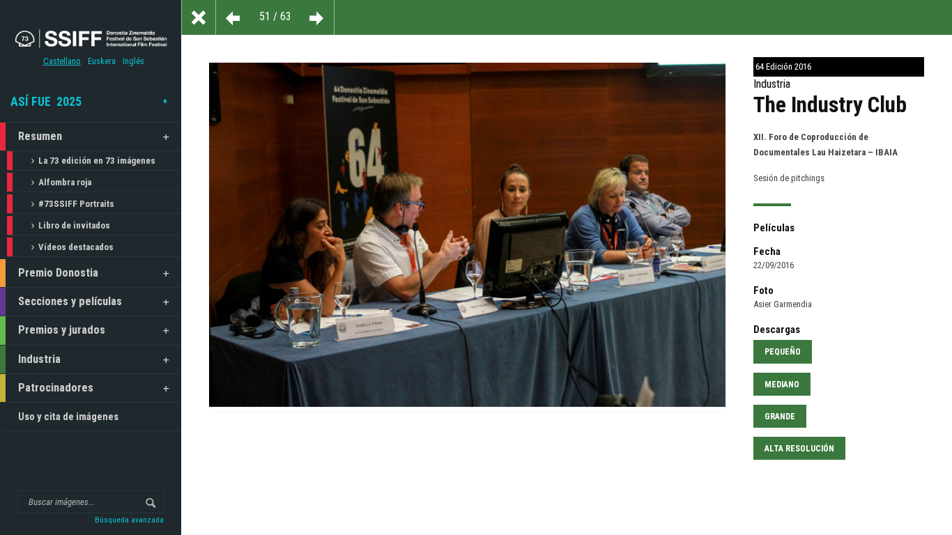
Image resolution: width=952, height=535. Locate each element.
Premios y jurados (61, 329)
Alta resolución (799, 448)
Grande (780, 416)
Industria (39, 359)
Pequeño (783, 352)
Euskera (102, 61)
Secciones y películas (70, 301)
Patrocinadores (55, 387)
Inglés (133, 61)
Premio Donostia (58, 272)
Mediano (782, 384)
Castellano (62, 61)
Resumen (40, 136)
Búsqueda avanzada (129, 520)
